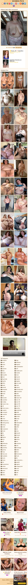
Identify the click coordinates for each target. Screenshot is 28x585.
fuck (3, 439)
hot (3, 462)
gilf (3, 441)
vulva (17, 468)
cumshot (4, 414)
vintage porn (19, 466)
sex (17, 429)
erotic (3, 427)
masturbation (19, 366)
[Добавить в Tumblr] (23, 3)
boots (3, 393)
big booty (4, 379)
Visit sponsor (18, 47)
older (17, 393)
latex (3, 472)
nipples (18, 381)
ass (3, 366)
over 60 (18, 404)
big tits (4, 381)
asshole (4, 368)
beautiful (4, 375)
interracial (4, 468)
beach (4, 372)
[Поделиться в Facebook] (5, 3)
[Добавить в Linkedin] (11, 3)
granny (4, 449)
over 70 (18, 406)
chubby (4, 402)
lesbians (18, 362)
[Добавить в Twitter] (25, 3)
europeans (5, 429)
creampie (4, 412)
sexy (17, 431)
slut (17, 441)
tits (17, 458)
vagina (18, 464)
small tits (18, 443)
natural (18, 379)
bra (3, 395)
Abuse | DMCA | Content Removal (10, 579)
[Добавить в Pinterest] (16, 3)
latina (3, 474)
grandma (4, 447)
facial (3, 431)
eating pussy (5, 422)
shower (18, 435)
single (17, 437)
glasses (4, 445)
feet (3, 435)
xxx (17, 474)
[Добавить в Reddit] (18, 3)
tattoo (17, 449)
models (18, 372)
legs (17, 360)
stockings (18, 447)
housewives (5, 464)
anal (3, 362)
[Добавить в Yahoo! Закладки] (14, 6)
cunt (3, 416)
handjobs (4, 456)
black (3, 385)
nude (17, 385)
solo (17, 445)
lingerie (18, 364)
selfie (17, 427)
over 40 (18, 399)
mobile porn (19, 370)
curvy (3, 418)
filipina (4, 437)
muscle (18, 377)
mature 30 (18, 397)
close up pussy (6, 408)
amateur (4, 360)
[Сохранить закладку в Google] (7, 3)
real (17, 420)
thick (17, 451)
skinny (17, 439)
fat (3, 433)
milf (17, 368)
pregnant (18, 414)
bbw (3, 370)
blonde (4, 387)
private (18, 416)
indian (4, 466)
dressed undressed (7, 420)
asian (3, 364)
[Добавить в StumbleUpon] (20, 3)
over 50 (18, 402)
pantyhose (19, 410)
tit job (17, 456)
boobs (4, 391)
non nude (18, 383)
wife (17, 472)
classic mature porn (7, 404)
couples (4, 410)
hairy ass (4, 454)
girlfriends (4, 443)
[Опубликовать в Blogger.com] (3, 3)
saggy (17, 424)
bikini (3, 383)
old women (19, 391)
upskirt (18, 462)
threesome (19, 454)
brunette (4, 397)
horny (3, 460)
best (3, 377)
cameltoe (4, 399)
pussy (17, 418)
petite (17, 412)
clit (3, 406)
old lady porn (19, 389)
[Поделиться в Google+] (9, 3)
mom (17, 375)
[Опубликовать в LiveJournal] (14, 3)
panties (18, 408)
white (17, 470)
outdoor (18, 395)
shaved (18, 433)
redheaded (19, 422)
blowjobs (4, 389)
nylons (18, 387)
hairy (3, 451)
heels (3, 458)
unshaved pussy (20, 460)
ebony (4, 424)
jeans (3, 470)
